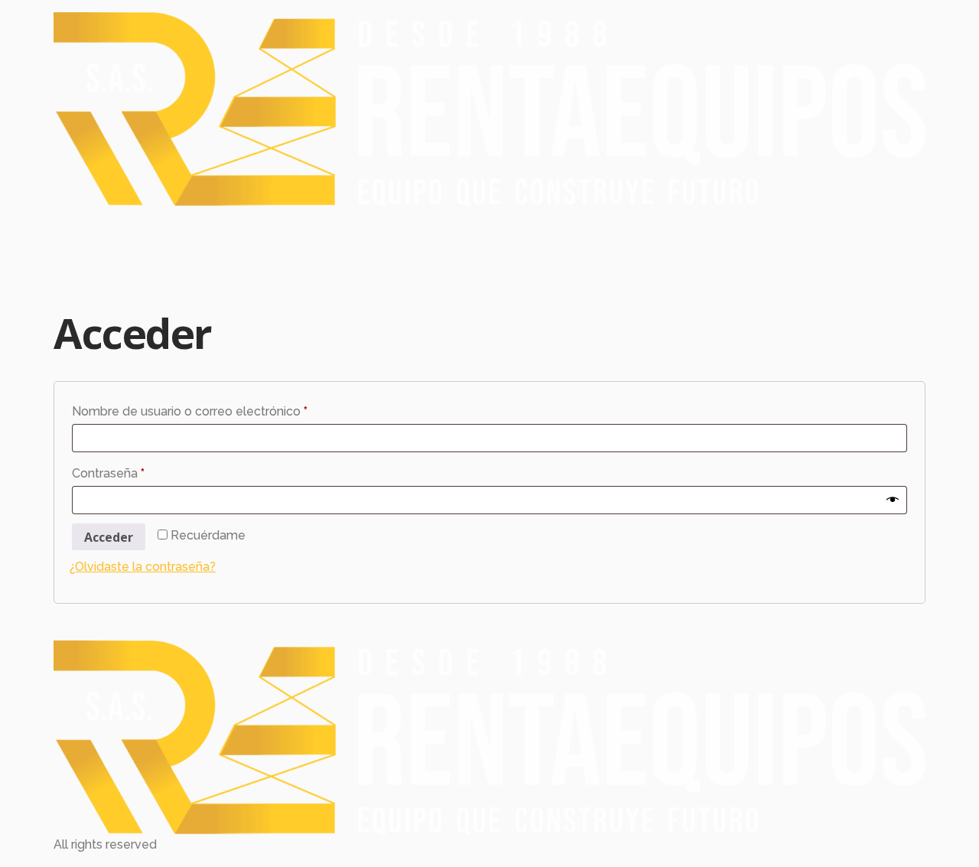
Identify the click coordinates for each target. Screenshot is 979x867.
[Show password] (892, 500)
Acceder (108, 537)
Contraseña (139, 471)
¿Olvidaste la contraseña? (143, 566)
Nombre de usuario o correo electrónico (220, 409)
